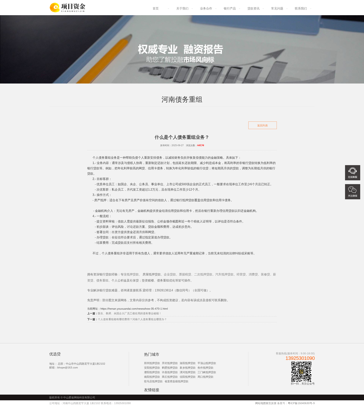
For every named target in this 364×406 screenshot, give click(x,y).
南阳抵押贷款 (152, 376)
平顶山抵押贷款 (207, 363)
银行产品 (230, 8)
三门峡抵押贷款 (207, 372)
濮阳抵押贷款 (152, 372)
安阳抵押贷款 (152, 367)
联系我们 (301, 8)
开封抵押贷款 (170, 363)
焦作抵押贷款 (205, 367)
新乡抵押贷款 (188, 367)
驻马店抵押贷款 (153, 381)
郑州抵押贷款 (152, 363)
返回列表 (262, 125)
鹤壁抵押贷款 (170, 367)
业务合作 (206, 8)
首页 (156, 8)
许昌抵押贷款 (170, 372)
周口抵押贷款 (205, 376)
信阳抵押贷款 (188, 376)
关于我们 (182, 8)
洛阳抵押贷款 (188, 363)
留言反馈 (271, 403)
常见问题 (277, 8)
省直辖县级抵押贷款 (176, 381)
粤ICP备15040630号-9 (301, 403)
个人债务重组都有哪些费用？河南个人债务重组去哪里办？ (132, 319)
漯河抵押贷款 (188, 372)
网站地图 (260, 403)
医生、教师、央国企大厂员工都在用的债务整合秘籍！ (130, 313)
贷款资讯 (253, 8)
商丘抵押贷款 (170, 376)
